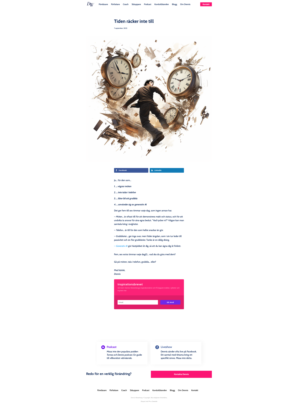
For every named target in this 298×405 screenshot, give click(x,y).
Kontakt (206, 4)
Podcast (147, 4)
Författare (115, 4)
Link (106, 363)
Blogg (174, 4)
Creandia (154, 401)
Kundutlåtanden (161, 4)
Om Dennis (185, 4)
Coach (126, 4)
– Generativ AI (121, 246)
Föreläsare (103, 4)
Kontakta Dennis (181, 374)
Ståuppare (136, 4)
